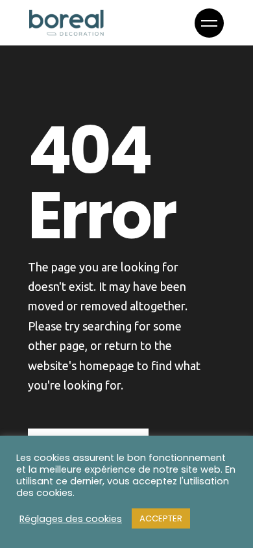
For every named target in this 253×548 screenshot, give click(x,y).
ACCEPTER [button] (160, 518)
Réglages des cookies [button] (70, 519)
